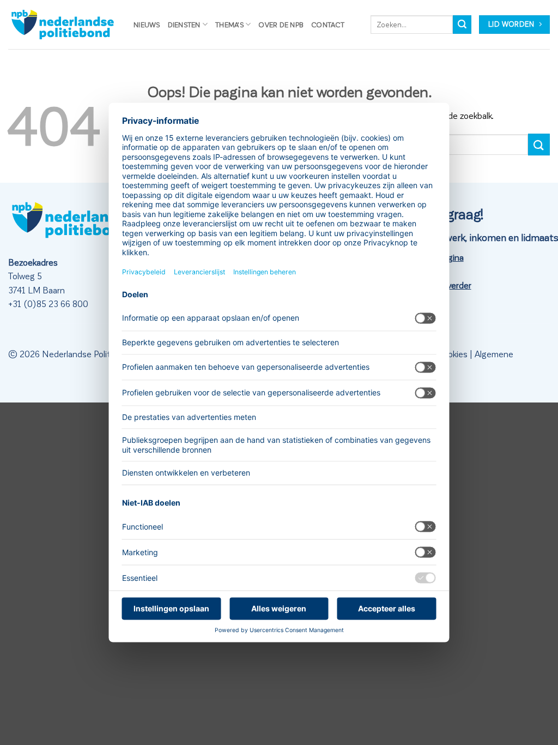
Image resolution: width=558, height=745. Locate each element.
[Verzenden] (462, 24)
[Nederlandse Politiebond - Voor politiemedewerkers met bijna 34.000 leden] (62, 24)
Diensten (184, 24)
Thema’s (229, 24)
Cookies (452, 354)
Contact (327, 24)
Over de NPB (281, 24)
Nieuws (147, 24)
